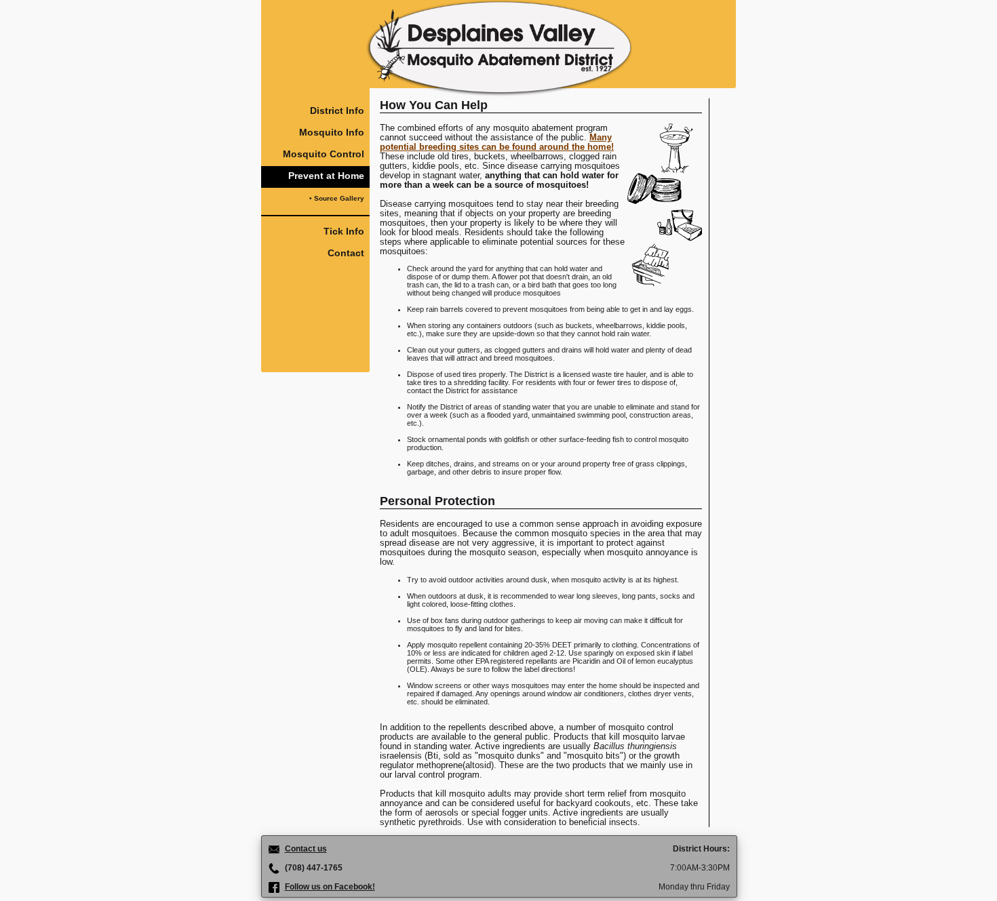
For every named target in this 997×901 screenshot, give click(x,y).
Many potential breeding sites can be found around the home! (497, 142)
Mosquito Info (331, 132)
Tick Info (344, 231)
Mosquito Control (323, 153)
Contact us (306, 849)
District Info (337, 110)
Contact (346, 252)
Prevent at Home (326, 175)
